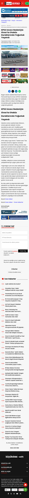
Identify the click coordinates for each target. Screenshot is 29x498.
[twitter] (11, 494)
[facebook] (8, 494)
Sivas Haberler (18, 202)
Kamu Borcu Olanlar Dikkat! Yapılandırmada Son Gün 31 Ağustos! (14, 406)
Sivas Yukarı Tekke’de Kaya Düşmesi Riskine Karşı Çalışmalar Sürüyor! (14, 390)
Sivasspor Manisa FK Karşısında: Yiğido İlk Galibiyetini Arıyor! (11, 395)
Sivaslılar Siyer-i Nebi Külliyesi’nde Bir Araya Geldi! (14, 289)
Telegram (4, 22)
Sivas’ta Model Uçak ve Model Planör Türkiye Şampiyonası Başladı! (14, 342)
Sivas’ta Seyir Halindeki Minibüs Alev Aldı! (12, 321)
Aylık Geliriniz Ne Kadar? (13, 284)
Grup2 (13, 20)
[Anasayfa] (25, 485)
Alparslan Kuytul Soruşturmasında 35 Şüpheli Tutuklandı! (14, 326)
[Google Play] (14, 490)
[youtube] (17, 494)
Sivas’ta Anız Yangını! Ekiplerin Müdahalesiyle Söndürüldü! (12, 432)
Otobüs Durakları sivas (14, 272)
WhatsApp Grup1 (5, 20)
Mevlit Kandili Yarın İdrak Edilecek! (13, 411)
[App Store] (7, 490)
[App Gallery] (21, 490)
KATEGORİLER (6, 467)
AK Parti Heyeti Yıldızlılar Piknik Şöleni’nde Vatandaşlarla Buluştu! (13, 305)
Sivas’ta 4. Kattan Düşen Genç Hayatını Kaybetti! (13, 427)
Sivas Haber (9, 199)
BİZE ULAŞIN (5, 471)
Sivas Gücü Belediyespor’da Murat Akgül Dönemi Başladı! (14, 358)
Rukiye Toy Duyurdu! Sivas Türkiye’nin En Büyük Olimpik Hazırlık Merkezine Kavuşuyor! (14, 438)
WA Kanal (19, 20)
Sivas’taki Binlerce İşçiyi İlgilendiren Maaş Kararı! (13, 416)
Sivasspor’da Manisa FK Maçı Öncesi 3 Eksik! (14, 347)
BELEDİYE (9, 25)
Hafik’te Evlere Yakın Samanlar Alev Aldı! (11, 316)
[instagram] (14, 494)
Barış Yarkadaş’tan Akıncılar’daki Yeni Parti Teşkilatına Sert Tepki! (12, 310)
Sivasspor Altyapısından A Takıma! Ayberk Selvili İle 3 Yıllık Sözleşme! (13, 379)
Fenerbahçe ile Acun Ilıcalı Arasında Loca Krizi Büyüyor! (14, 294)
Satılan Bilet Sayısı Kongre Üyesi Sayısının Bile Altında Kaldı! (13, 401)
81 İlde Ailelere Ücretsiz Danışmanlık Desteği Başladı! (14, 369)
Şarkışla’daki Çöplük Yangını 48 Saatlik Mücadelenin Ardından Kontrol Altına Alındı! (15, 374)
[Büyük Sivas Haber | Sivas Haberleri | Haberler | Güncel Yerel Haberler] (12, 3)
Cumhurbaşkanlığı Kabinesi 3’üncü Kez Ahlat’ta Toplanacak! (14, 385)
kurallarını (15, 251)
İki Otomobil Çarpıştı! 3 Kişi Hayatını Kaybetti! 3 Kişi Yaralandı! (13, 300)
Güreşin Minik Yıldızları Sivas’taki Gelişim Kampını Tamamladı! (13, 332)
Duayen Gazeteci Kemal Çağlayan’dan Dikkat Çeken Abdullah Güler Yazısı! (14, 422)
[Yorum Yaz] (25, 490)
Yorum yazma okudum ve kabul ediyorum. (11, 253)
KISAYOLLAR (5, 463)
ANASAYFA (3, 25)
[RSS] (20, 494)
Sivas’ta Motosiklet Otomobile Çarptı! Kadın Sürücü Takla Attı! (13, 363)
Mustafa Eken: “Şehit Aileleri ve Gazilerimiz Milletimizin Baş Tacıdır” (14, 353)
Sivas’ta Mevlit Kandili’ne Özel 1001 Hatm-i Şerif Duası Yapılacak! (14, 337)
